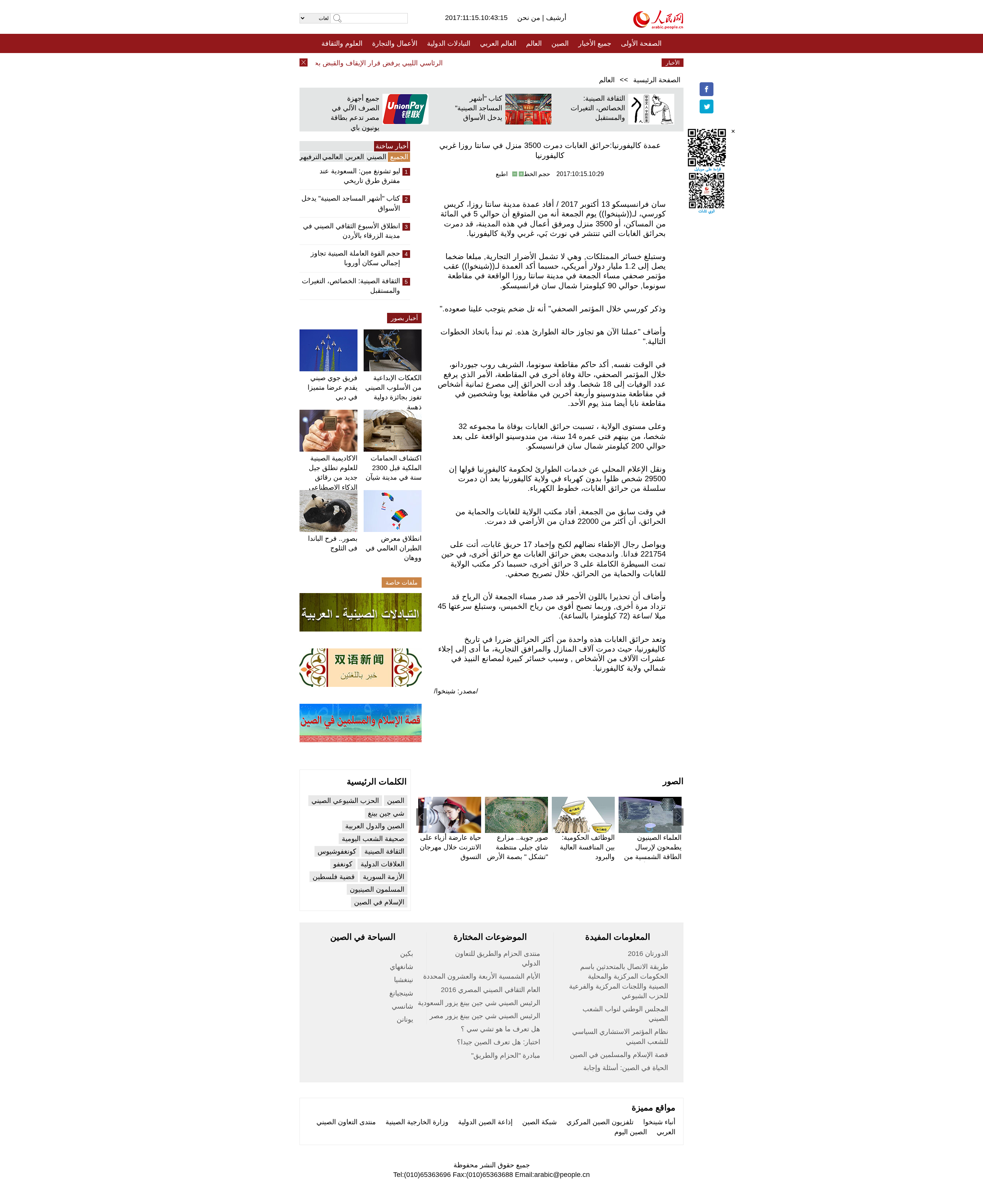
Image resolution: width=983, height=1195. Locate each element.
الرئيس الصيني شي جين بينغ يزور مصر (485, 1016)
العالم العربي (498, 43)
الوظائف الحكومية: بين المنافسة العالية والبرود (587, 847)
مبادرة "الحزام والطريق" (505, 1055)
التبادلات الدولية (448, 43)
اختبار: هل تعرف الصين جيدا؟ (498, 1042)
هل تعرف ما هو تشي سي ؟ (500, 1029)
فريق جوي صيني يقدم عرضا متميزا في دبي (332, 387)
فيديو (458, 62)
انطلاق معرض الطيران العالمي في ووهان (394, 548)
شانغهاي (401, 967)
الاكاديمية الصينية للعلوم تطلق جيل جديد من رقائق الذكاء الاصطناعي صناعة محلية (333, 477)
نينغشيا (403, 980)
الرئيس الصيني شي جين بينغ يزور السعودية (479, 1003)
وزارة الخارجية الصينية (417, 1122)
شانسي (402, 1006)
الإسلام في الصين (379, 902)
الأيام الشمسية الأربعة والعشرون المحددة (481, 976)
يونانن (405, 1019)
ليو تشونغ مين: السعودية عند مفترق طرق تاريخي (359, 175)
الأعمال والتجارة (394, 43)
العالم (534, 43)
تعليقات (485, 62)
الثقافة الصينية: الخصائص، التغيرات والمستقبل (598, 108)
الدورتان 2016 (648, 953)
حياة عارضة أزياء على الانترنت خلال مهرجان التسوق (450, 847)
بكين (406, 953)
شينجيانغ (401, 993)
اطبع (502, 174)
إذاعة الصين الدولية (485, 1122)
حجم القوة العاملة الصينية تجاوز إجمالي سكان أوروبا (355, 258)
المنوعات (519, 62)
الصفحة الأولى (641, 43)
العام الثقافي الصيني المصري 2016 (490, 990)
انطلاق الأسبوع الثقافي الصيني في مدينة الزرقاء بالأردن (351, 230)
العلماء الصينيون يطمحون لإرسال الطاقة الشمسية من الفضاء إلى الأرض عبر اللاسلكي (651, 857)
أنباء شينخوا (659, 1122)
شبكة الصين (539, 1122)
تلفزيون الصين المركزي (600, 1122)
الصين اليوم (630, 1132)
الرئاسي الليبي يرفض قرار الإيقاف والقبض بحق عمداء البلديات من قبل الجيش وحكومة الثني (329, 63)
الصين (560, 43)
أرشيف (555, 18)
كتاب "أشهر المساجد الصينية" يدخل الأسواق (478, 108)
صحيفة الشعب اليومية (373, 839)
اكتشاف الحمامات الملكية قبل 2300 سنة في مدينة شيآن (394, 467)
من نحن (529, 18)
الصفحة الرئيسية (656, 80)
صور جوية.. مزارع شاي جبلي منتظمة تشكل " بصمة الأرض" (517, 847)
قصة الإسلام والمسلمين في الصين (619, 1055)
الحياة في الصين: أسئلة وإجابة (625, 1068)
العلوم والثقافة (341, 43)
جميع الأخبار (594, 43)
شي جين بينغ (386, 813)
